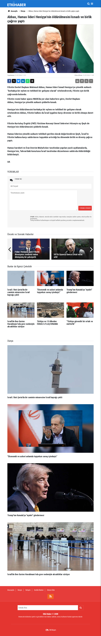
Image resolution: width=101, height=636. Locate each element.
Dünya (23, 11)
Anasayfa (13, 11)
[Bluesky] (18, 81)
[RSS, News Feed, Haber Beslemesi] (50, 596)
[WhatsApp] (28, 81)
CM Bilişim (52, 630)
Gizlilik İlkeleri (38, 590)
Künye (20, 590)
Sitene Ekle (51, 590)
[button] (82, 81)
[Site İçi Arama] (88, 4)
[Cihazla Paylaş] (32, 81)
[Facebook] (9, 81)
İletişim (28, 590)
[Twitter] (14, 81)
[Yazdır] (77, 81)
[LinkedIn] (23, 81)
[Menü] (92, 4)
